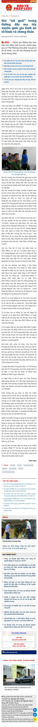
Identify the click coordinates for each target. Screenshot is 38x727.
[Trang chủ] (19, 7)
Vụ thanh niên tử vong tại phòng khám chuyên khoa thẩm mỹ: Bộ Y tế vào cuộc (19, 626)
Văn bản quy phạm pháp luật (19, 638)
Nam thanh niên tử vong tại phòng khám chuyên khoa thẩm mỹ (19, 592)
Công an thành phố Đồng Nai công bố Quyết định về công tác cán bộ (19, 560)
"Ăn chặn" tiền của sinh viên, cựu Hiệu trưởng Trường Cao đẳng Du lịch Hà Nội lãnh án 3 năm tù (19, 495)
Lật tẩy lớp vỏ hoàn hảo (12, 541)
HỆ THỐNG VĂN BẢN (19, 633)
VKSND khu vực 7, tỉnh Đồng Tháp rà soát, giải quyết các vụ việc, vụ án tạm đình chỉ (19, 619)
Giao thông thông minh (22, 724)
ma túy (19, 465)
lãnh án (4, 468)
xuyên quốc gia (28, 465)
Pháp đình (5, 16)
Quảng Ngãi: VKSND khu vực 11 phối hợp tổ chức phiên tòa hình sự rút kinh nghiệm (19, 500)
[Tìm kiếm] (35, 719)
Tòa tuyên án (15, 16)
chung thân (12, 468)
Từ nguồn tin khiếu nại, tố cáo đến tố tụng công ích (19, 607)
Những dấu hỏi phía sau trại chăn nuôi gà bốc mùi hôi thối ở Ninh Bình (19, 613)
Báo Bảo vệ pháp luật (10, 652)
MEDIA (5, 517)
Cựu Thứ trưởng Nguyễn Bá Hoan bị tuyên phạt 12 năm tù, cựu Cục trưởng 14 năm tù (19, 485)
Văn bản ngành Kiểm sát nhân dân (19, 645)
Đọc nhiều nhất (9, 554)
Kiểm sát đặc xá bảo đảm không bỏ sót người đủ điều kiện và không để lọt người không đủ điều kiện (19, 584)
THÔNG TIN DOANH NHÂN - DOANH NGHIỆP (19, 660)
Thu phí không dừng (8, 726)
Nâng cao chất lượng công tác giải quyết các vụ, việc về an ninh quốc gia (19, 547)
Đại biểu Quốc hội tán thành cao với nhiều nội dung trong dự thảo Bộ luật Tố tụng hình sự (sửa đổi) (19, 576)
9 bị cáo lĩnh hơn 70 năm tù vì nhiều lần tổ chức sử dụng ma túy (19, 509)
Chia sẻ (35, 710)
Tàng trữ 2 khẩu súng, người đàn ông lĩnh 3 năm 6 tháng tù (19, 504)
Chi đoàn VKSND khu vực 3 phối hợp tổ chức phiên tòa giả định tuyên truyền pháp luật (19, 490)
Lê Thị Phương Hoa (8, 472)
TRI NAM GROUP (7, 724)
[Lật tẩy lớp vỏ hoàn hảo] (19, 529)
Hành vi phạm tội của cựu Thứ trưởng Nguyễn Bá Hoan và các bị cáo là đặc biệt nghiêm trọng (19, 599)
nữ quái (12, 465)
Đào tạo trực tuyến (23, 726)
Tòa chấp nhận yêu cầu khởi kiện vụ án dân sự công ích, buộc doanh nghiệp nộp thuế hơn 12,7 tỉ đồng (19, 567)
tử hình (20, 468)
